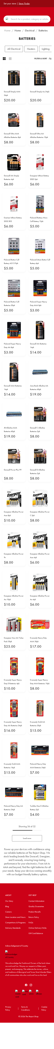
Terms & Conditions (25, 1008)
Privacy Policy (8, 1008)
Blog (7, 906)
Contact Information (36, 901)
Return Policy (33, 917)
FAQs (30, 922)
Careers (8, 911)
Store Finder (24, 3)
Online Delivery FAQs (37, 928)
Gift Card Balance (35, 933)
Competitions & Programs (15, 922)
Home (7, 30)
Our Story (9, 901)
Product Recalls (34, 911)
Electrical (29, 30)
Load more (27, 838)
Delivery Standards (13, 928)
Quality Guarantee (36, 906)
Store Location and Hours (15, 917)
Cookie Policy (44, 1008)
